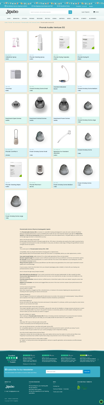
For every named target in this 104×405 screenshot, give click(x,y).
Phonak (31, 18)
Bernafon (16, 18)
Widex (69, 18)
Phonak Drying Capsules (61, 57)
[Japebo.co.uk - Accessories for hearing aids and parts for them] (12, 12)
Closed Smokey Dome (85, 150)
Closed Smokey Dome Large (87, 120)
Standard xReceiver (60, 87)
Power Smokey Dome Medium (63, 184)
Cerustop (9, 88)
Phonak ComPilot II (11, 151)
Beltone (76, 18)
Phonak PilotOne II (35, 184)
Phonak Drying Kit (83, 57)
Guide (6, 22)
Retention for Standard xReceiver (61, 152)
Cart (6, 398)
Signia (54, 18)
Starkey (83, 18)
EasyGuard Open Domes (13, 118)
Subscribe (87, 371)
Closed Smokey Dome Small (39, 88)
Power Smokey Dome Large (14, 216)
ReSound (39, 18)
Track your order (57, 392)
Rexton (47, 18)
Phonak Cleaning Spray (37, 57)
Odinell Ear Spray (11, 57)
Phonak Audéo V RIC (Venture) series (31, 22)
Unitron (61, 18)
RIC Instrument (17, 22)
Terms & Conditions (13, 398)
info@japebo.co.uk (14, 391)
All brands (92, 18)
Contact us (56, 386)
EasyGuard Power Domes (62, 118)
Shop (8, 18)
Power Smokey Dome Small (38, 151)
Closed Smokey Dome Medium (87, 88)
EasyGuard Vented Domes (38, 118)
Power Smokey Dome (84, 183)
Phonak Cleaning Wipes (13, 184)
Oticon (24, 18)
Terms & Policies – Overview (61, 389)
